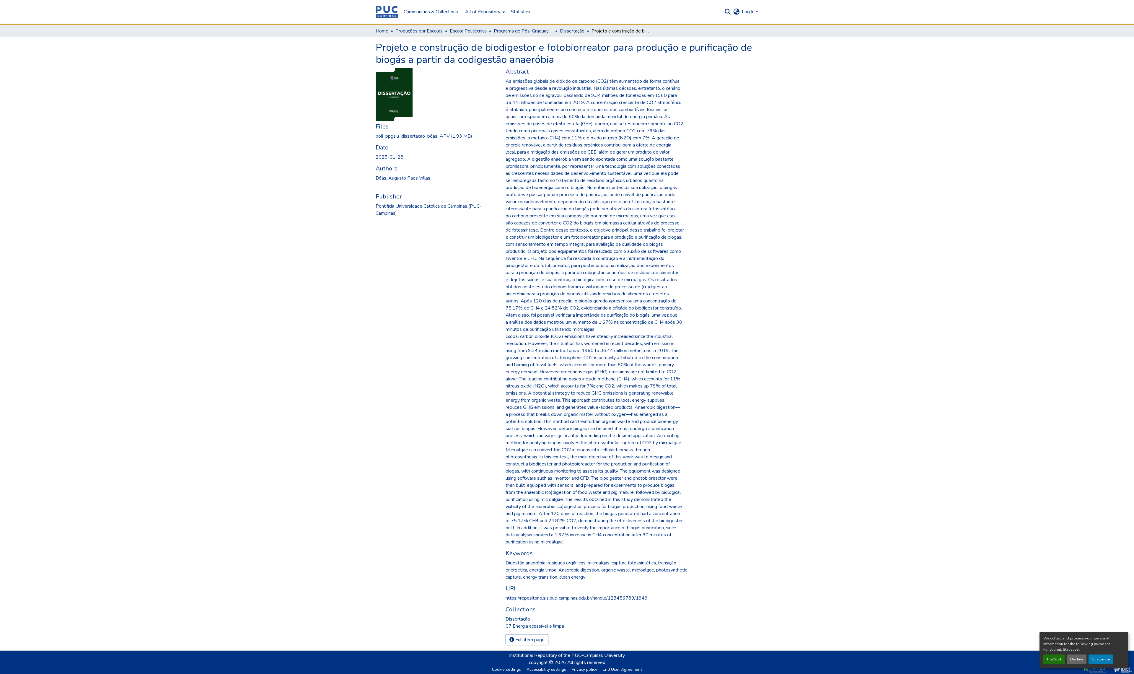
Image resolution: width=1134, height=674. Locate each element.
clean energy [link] (572, 577)
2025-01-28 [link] (389, 157)
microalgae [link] (643, 570)
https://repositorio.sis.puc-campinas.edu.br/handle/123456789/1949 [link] (577, 598)
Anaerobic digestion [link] (578, 570)
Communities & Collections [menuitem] (431, 12)
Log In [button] (749, 12)
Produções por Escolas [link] (419, 31)
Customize (1101, 659)
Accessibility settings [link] (546, 669)
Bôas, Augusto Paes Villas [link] (403, 178)
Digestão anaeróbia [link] (525, 563)
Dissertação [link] (572, 31)
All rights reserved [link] (586, 662)
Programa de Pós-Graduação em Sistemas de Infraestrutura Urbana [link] (523, 31)
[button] (387, 12)
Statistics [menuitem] (520, 12)
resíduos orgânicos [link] (567, 563)
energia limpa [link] (542, 570)
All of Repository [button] (482, 12)
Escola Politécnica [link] (468, 31)
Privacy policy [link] (584, 669)
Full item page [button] (529, 639)
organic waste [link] (615, 570)
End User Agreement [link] (622, 669)
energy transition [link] (540, 577)
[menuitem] (484, 12)
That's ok (1054, 659)
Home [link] (382, 31)
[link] (437, 136)
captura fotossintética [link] (634, 563)
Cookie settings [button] (506, 669)
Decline (1076, 659)
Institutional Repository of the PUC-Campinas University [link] (567, 655)
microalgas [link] (599, 563)
